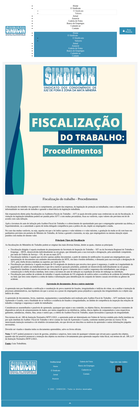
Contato (75, 56)
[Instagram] (118, 369)
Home (55, 366)
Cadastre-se (86, 370)
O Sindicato (73, 35)
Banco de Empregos (86, 366)
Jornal (55, 375)
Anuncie (55, 379)
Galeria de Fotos (86, 362)
